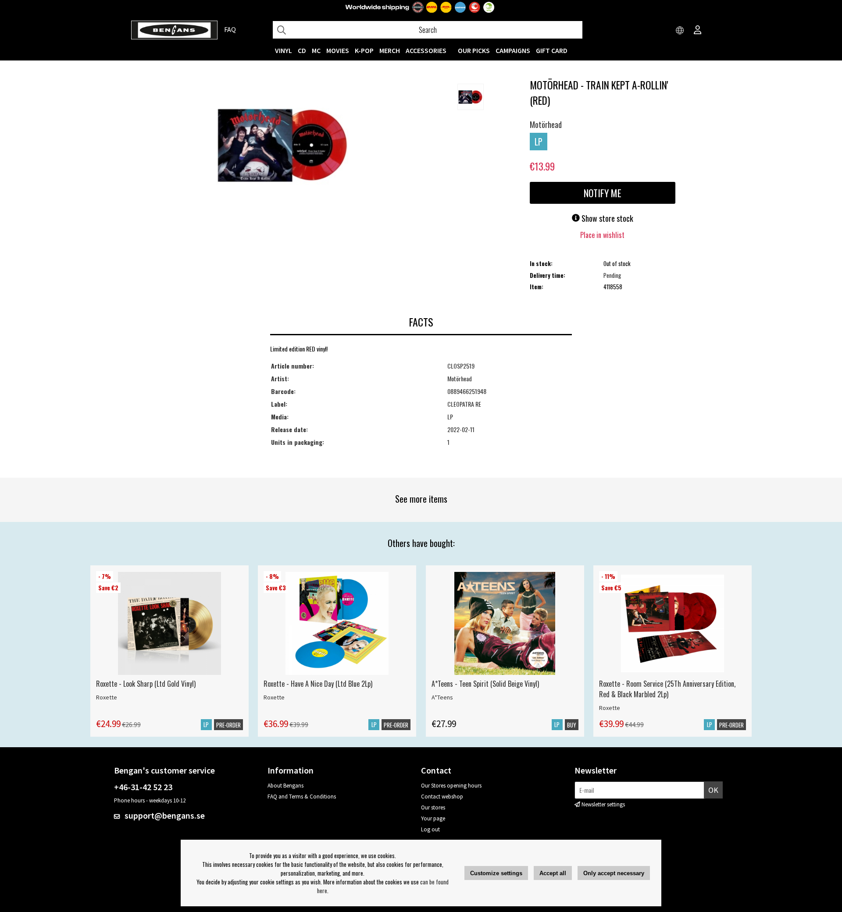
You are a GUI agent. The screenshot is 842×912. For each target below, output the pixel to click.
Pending (612, 275)
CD (302, 50)
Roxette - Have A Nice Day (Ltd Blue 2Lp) (318, 683)
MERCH (389, 50)
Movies (337, 50)
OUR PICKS (474, 50)
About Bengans (285, 785)
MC (316, 50)
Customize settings (496, 873)
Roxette (106, 697)
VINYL (283, 50)
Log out (430, 829)
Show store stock (606, 218)
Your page (433, 818)
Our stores (433, 807)
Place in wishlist (602, 235)
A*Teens (442, 697)
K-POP (364, 50)
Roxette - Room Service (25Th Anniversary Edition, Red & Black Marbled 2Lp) (667, 688)
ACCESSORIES (426, 50)
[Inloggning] (698, 30)
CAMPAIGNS (513, 50)
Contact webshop (442, 796)
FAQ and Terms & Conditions (302, 796)
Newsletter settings (603, 804)
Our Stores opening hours (451, 785)
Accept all (552, 873)
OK (713, 790)
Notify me (602, 193)
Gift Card (551, 50)
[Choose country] (680, 31)
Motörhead (546, 124)
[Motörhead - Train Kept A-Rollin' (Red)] (282, 146)
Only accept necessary (613, 873)
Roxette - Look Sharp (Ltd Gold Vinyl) (146, 683)
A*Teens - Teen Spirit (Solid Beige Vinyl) (485, 683)
